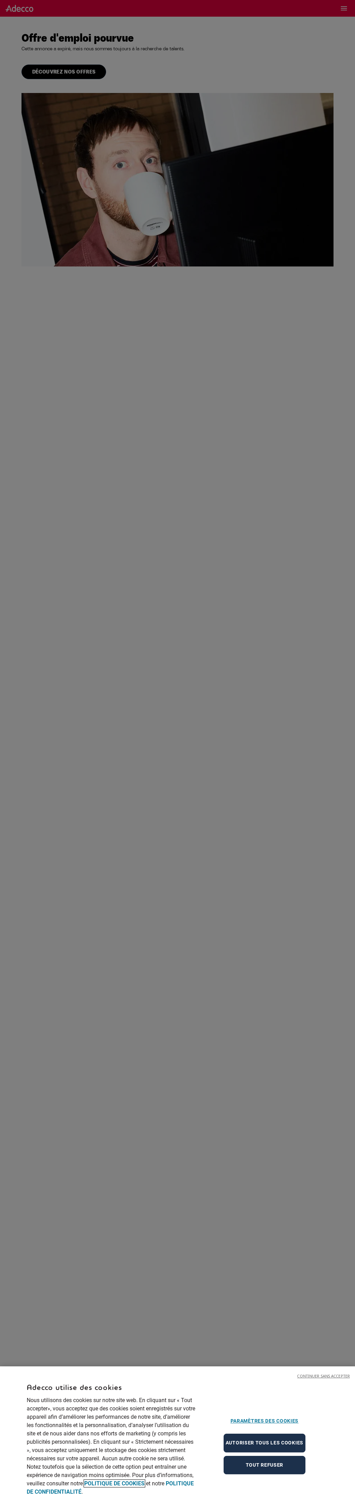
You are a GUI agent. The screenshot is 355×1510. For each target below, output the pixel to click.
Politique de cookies (114, 1483)
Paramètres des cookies (264, 1421)
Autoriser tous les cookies (264, 1442)
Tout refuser (264, 1465)
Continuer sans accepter (323, 1375)
